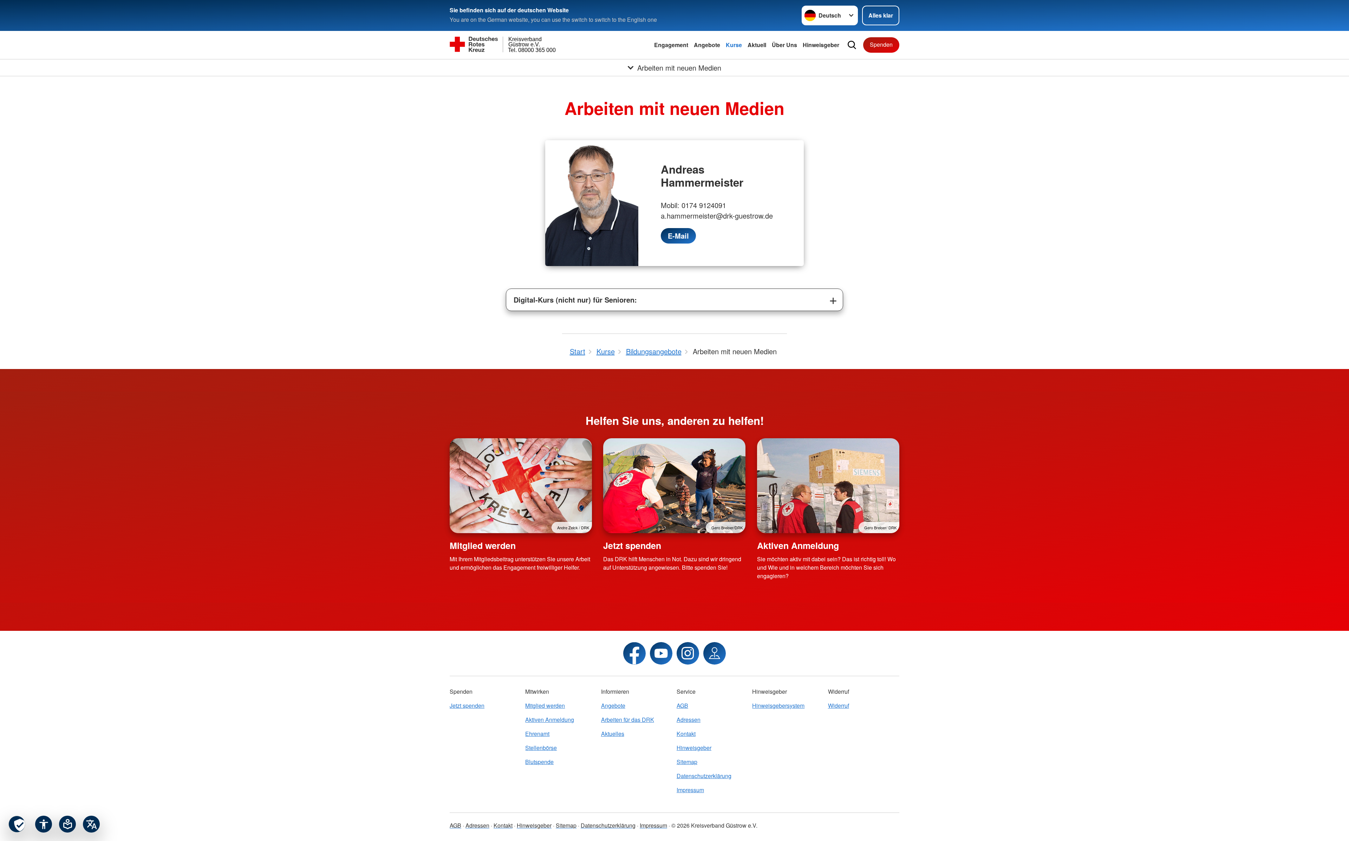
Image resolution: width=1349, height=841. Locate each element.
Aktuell (757, 45)
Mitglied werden (483, 545)
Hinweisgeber (821, 45)
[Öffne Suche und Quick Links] (852, 45)
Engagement (671, 45)
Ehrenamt (537, 734)
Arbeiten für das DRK (627, 720)
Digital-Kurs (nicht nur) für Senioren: (575, 300)
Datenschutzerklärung (704, 776)
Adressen (688, 720)
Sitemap (687, 762)
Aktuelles (612, 734)
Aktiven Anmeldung (798, 545)
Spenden (881, 44)
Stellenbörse (541, 748)
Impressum (690, 790)
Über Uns (784, 45)
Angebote (707, 45)
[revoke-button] (16, 824)
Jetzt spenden (632, 545)
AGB (682, 705)
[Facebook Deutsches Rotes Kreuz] (634, 653)
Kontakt (686, 734)
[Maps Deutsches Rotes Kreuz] (714, 653)
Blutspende (539, 762)
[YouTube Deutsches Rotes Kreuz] (661, 653)
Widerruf (838, 705)
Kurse (734, 45)
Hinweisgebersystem (778, 705)
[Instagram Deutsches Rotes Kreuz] (688, 653)
